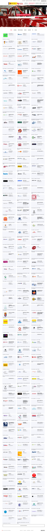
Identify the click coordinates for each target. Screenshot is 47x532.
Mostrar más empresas (23, 525)
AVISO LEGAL (21, 530)
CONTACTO (32, 530)
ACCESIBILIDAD (28, 530)
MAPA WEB (25, 530)
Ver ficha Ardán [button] (9, 36)
